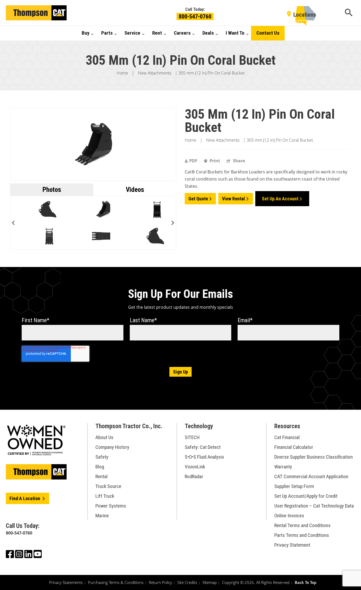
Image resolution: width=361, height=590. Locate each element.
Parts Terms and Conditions (301, 535)
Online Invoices (289, 516)
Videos (135, 189)
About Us (104, 437)
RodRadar (194, 476)
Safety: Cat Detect (203, 447)
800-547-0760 (195, 16)
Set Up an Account (280, 198)
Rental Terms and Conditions (302, 525)
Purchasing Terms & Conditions (116, 582)
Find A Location (25, 498)
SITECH (192, 437)
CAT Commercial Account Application (311, 476)
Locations (304, 14)
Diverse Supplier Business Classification (313, 457)
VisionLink (195, 467)
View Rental (233, 198)
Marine (102, 516)
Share (238, 161)
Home (122, 73)
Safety (101, 457)
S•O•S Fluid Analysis (204, 457)
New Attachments (154, 73)
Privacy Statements (66, 582)
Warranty (283, 467)
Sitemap (209, 582)
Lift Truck (104, 496)
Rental (101, 476)
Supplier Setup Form (294, 486)
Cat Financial (287, 437)
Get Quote (198, 198)
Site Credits (187, 582)
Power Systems (110, 506)
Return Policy (160, 582)
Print (215, 161)
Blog (99, 467)
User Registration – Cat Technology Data (314, 506)
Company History (112, 447)
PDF (193, 161)
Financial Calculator (293, 447)
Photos (52, 189)
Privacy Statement (292, 545)
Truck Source (108, 486)
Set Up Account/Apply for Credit (305, 496)
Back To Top (305, 582)
